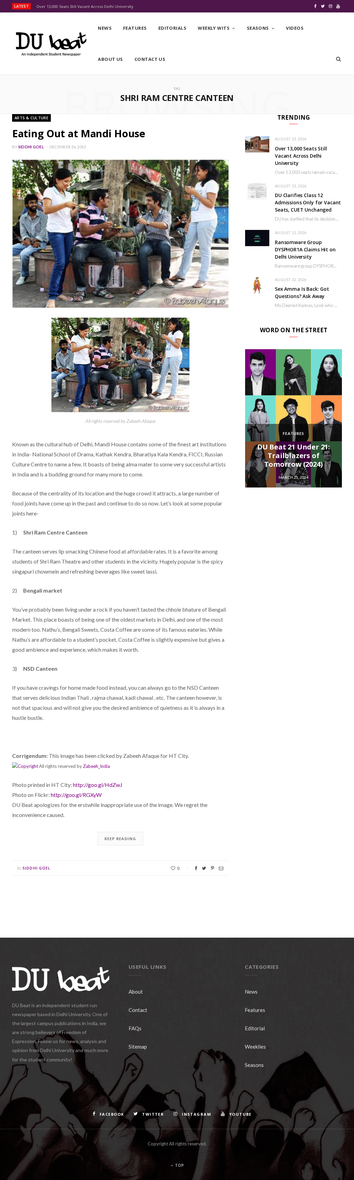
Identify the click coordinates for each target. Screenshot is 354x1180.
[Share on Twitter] (204, 868)
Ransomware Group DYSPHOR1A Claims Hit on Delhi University (305, 249)
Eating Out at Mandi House (78, 133)
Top (179, 1165)
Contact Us (150, 59)
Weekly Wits (214, 28)
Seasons (258, 28)
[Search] (338, 59)
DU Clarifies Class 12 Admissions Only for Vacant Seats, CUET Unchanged (308, 202)
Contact (138, 1010)
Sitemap (138, 1046)
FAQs (135, 1028)
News (105, 28)
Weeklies (255, 1046)
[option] (293, 418)
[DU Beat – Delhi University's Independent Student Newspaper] (51, 44)
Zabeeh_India (96, 766)
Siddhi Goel (31, 147)
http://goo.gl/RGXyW (76, 794)
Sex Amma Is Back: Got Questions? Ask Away (302, 292)
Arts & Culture (31, 117)
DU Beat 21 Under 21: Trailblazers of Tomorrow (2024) (293, 455)
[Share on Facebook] (196, 868)
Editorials (172, 28)
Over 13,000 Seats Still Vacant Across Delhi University (84, 6)
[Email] (221, 868)
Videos (295, 28)
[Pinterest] (212, 868)
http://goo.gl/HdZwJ (97, 784)
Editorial (255, 1028)
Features (135, 28)
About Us (110, 59)
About (136, 991)
